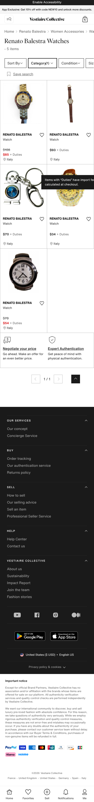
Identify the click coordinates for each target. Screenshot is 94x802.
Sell (11, 487)
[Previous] (35, 379)
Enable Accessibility (47, 2)
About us (14, 568)
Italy (84, 778)
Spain (75, 778)
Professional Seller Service (29, 516)
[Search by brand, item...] (9, 19)
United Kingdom (28, 778)
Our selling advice (22, 502)
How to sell (16, 495)
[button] (85, 19)
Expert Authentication (66, 348)
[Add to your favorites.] (41, 135)
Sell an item (16, 509)
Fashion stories (19, 596)
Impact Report (18, 582)
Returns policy (19, 472)
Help (11, 531)
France (12, 778)
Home (9, 31)
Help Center (17, 539)
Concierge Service (22, 435)
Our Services (19, 421)
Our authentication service (29, 465)
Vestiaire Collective (26, 561)
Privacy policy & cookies (45, 667)
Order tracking (19, 458)
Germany (63, 778)
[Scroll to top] (75, 379)
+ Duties (16, 154)
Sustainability (18, 575)
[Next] (58, 379)
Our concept (17, 428)
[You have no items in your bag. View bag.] (85, 19)
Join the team (18, 589)
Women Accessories (67, 31)
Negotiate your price (19, 348)
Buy (10, 450)
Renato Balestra (32, 31)
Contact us (16, 546)
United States (48, 778)
